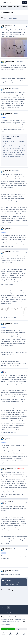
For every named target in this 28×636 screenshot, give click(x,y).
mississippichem (9, 61)
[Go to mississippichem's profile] (2, 62)
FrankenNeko (7, 17)
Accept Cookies (9, 629)
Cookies (21, 612)
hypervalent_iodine (10, 468)
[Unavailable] (14, 38)
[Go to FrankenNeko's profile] (2, 17)
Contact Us (15, 612)
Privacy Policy (8, 612)
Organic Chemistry (13, 18)
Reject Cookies (21, 629)
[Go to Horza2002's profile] (2, 89)
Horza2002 (8, 88)
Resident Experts (19, 61)
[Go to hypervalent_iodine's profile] (2, 469)
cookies (12, 619)
